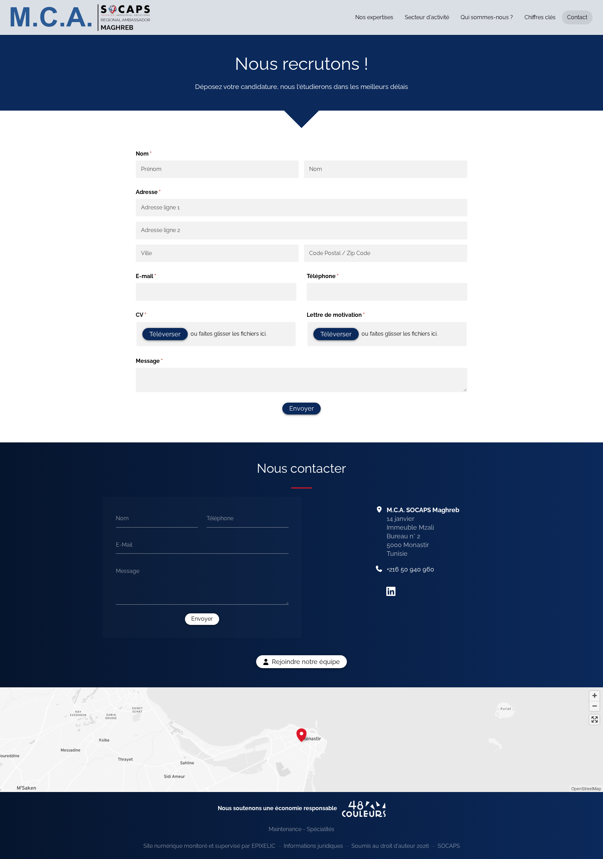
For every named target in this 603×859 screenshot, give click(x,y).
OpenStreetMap (586, 788)
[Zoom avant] (594, 696)
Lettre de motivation (344, 315)
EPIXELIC (263, 846)
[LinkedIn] (390, 591)
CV (150, 315)
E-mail (154, 276)
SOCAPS (449, 846)
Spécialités (320, 829)
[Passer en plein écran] (594, 720)
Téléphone (331, 276)
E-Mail (124, 544)
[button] (301, 734)
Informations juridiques (313, 846)
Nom (122, 518)
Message (158, 361)
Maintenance (285, 829)
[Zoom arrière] (594, 706)
